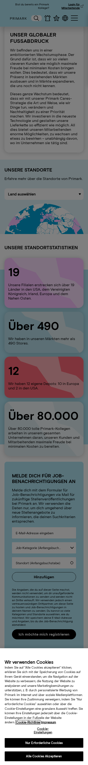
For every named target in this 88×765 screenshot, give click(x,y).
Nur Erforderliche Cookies (44, 743)
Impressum (48, 722)
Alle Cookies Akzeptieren (44, 756)
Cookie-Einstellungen (43, 730)
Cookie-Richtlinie (28, 722)
